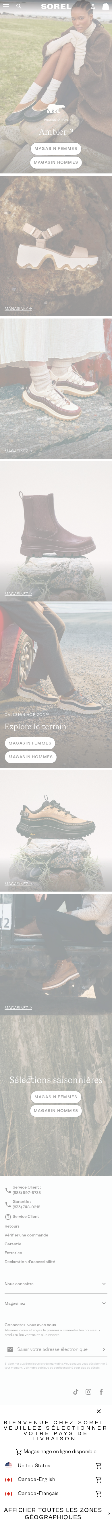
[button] (6, 6)
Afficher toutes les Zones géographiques (53, 1514)
